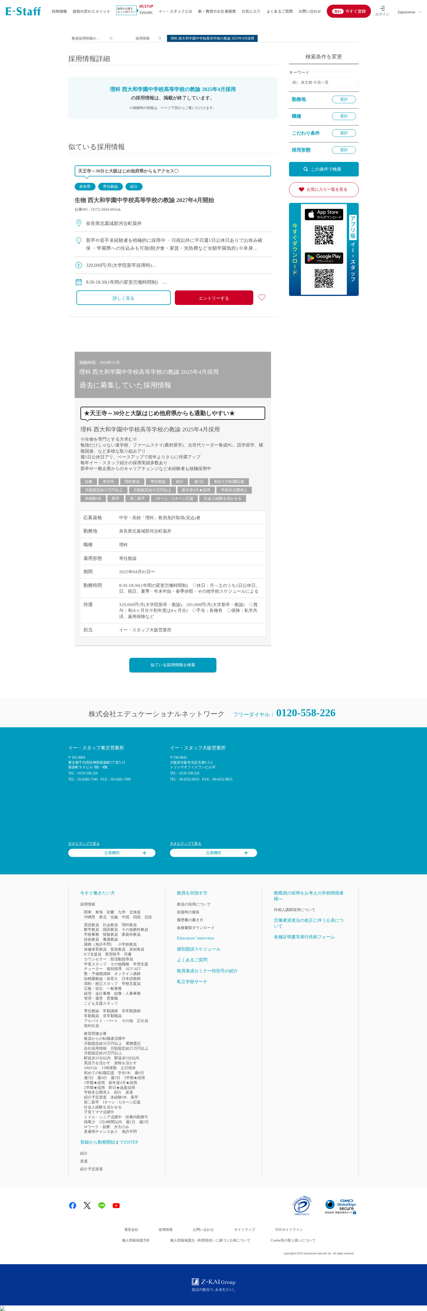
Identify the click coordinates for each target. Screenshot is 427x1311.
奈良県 (85, 186)
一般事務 (114, 988)
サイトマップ (244, 1230)
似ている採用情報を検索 (172, 665)
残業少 (89, 1122)
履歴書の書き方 (190, 920)
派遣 (129, 1092)
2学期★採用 (94, 1087)
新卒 (115, 498)
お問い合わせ (310, 11)
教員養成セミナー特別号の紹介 (207, 971)
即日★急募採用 (122, 1087)
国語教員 (110, 929)
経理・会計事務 (97, 993)
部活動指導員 (121, 959)
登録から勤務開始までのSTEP (109, 1142)
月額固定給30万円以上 (152, 490)
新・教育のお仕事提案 (217, 11)
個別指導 (114, 969)
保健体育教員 (95, 949)
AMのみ (91, 1068)
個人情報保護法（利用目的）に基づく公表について (210, 1240)
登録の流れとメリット (91, 11)
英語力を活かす (97, 1063)
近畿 (88, 481)
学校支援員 (131, 983)
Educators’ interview (195, 938)
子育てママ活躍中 (99, 1112)
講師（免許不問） (99, 944)
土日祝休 (128, 1068)
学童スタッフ (95, 964)
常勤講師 (110, 1011)
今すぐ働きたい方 (97, 893)
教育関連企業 (95, 1033)
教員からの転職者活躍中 (104, 1038)
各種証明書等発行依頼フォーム (304, 937)
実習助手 (112, 954)
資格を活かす (125, 1063)
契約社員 (91, 1026)
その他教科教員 (135, 929)
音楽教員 (117, 949)
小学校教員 (127, 944)
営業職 (112, 998)
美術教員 (136, 949)
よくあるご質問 (279, 11)
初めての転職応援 (229, 481)
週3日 (115, 1078)
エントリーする (214, 298)
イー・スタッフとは (175, 11)
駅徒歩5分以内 (126, 1058)
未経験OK (93, 498)
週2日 (144, 1122)
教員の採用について (194, 904)
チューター (93, 969)
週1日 (130, 1122)
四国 (137, 917)
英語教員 (91, 925)
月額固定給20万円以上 (103, 1053)
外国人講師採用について (294, 910)
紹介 (134, 186)
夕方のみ (121, 1127)
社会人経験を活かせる (223, 498)
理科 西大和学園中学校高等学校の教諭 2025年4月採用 (150, 429)
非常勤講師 (131, 1011)
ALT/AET (133, 969)
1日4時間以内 (110, 1122)
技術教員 (91, 939)
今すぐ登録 (355, 11)
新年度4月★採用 (196, 490)
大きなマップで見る (84, 844)
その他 (127, 1021)
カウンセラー (95, 959)
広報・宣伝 (93, 988)
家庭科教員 (131, 934)
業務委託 (133, 1043)
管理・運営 (93, 998)
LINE (101, 1205)
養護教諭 (110, 939)
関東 (88, 912)
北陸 (148, 917)
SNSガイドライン (289, 1230)
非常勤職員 (112, 1016)
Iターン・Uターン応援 (174, 498)
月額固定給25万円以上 (104, 490)
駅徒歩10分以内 (97, 1058)
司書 (128, 954)
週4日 (102, 1078)
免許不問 (129, 1131)
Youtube (116, 1205)
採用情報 (59, 11)
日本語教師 (131, 978)
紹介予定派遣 (95, 1097)
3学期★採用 (134, 1078)
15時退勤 (109, 1068)
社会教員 (110, 925)
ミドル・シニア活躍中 (103, 1117)
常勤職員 (91, 1016)
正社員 (142, 1021)
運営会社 (131, 1230)
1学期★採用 (94, 1082)
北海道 (135, 912)
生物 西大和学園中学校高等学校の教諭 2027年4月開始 (144, 200)
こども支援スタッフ (101, 1003)
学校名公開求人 (234, 490)
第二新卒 (137, 498)
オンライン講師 (127, 973)
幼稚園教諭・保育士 (101, 978)
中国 (125, 917)
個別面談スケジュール (198, 949)
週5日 (199, 481)
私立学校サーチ (192, 981)
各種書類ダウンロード (196, 928)
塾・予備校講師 (97, 973)
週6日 (139, 1073)
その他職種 (119, 964)
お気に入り (251, 11)
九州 (121, 912)
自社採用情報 (95, 1048)
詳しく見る (123, 298)
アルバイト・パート (101, 1021)
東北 (103, 917)
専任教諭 (110, 186)
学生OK (124, 1073)
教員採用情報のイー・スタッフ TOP (86, 39)
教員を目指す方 (192, 893)
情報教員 (110, 934)
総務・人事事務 (127, 993)
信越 (114, 917)
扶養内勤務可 (136, 1117)
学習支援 (140, 964)
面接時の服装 (188, 912)
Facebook (72, 1205)
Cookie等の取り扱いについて (293, 1240)
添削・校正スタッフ (101, 983)
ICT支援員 (92, 954)
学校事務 (91, 934)
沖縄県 (89, 917)
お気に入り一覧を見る (327, 189)
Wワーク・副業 (97, 1127)
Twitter (87, 1205)
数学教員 (91, 929)
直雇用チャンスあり (101, 1131)
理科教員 (132, 481)
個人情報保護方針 (136, 1240)
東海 (99, 912)
